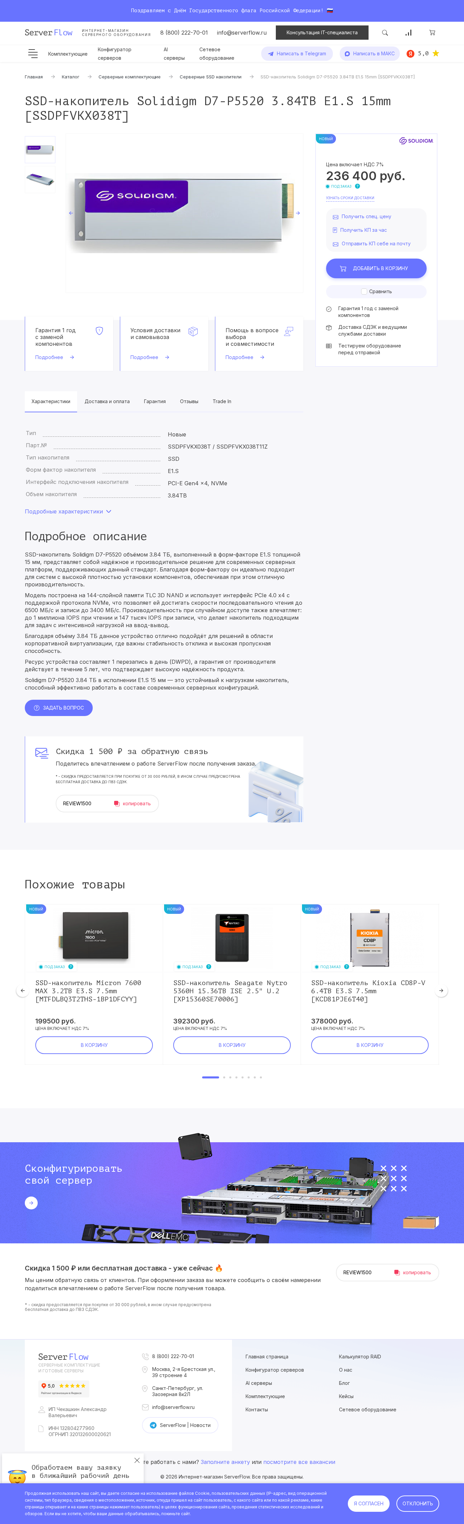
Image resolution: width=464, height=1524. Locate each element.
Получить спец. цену (366, 216)
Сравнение (408, 32)
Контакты (257, 1409)
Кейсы (346, 1396)
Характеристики (51, 401)
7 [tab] (255, 1077)
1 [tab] (210, 1077)
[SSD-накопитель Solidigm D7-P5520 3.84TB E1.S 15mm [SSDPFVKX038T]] (184, 213)
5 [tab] (243, 1077)
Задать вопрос (63, 708)
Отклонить (418, 1503)
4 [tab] (236, 1077)
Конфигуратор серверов (275, 1370)
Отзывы (189, 401)
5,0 (423, 53)
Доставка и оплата (107, 401)
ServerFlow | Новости (185, 1425)
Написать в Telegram (301, 53)
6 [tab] (249, 1077)
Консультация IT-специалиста (322, 32)
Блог (344, 1383)
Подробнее (49, 357)
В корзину (380, 268)
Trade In (222, 401)
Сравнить (380, 291)
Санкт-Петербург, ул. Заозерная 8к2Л (177, 1391)
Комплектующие (68, 54)
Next (298, 213)
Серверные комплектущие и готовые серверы (69, 1367)
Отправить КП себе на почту (376, 243)
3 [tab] (230, 1077)
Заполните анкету (225, 1462)
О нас (345, 1370)
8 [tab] (261, 1077)
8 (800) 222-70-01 (184, 32)
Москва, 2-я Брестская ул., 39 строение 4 (183, 1372)
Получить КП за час (363, 230)
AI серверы (259, 1383)
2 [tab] (224, 1077)
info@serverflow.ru (242, 32)
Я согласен (368, 1503)
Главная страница (267, 1356)
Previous (71, 213)
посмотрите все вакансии (299, 1462)
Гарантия (155, 401)
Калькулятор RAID (360, 1356)
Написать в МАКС (374, 53)
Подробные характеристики (64, 511)
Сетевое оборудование (367, 1409)
